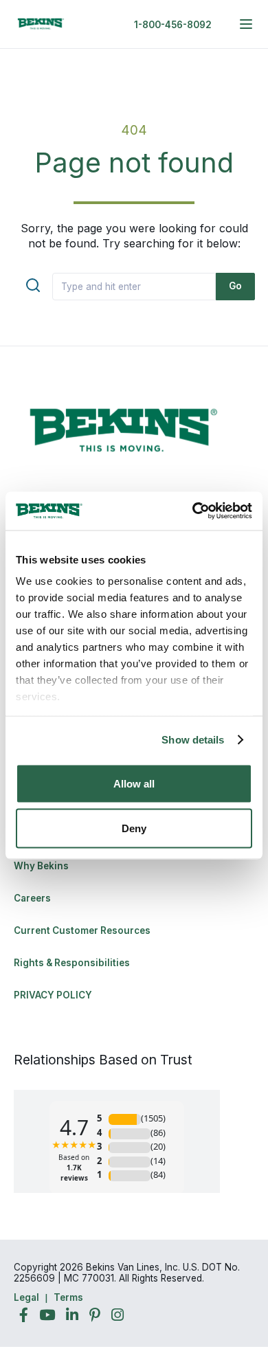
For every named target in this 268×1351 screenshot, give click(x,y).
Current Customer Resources (82, 930)
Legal (26, 1297)
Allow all (134, 783)
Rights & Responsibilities (72, 962)
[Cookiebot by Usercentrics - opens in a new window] (192, 511)
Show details (192, 740)
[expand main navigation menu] (246, 24)
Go (235, 285)
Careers (32, 898)
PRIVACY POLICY (53, 995)
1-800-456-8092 (173, 24)
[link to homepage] (41, 24)
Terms (68, 1297)
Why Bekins (42, 865)
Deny (134, 828)
